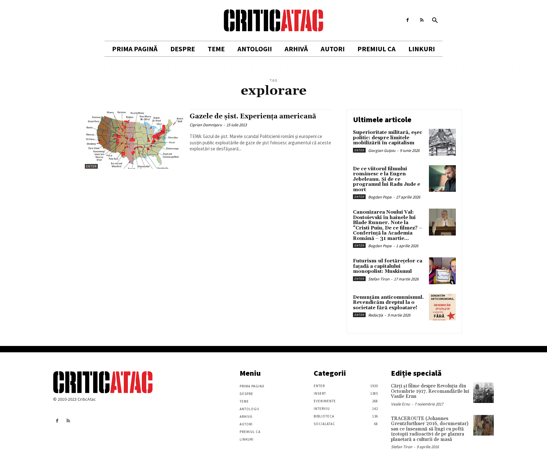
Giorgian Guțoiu (381, 150)
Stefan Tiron (378, 279)
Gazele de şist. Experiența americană (253, 116)
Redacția (375, 315)
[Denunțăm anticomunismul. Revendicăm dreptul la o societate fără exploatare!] (442, 307)
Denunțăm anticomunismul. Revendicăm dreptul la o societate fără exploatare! (388, 302)
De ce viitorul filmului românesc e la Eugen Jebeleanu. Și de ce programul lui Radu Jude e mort (386, 179)
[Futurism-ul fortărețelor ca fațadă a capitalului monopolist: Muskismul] (442, 270)
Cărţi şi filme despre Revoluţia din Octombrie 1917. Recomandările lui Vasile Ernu (430, 391)
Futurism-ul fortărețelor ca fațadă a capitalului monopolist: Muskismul (387, 266)
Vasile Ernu (400, 404)
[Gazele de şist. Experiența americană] (134, 139)
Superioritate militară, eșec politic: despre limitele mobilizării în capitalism (387, 137)
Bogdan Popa (380, 197)
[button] (435, 20)
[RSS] (421, 20)
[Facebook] (407, 20)
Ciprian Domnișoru (206, 125)
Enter (91, 166)
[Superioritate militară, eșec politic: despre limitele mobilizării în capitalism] (442, 142)
